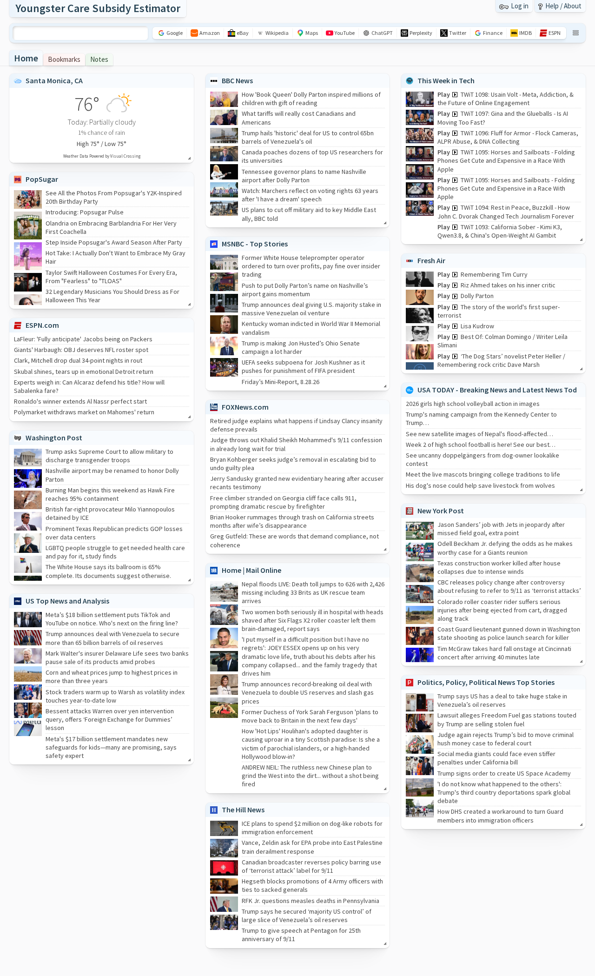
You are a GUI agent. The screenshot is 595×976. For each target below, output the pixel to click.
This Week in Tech (446, 80)
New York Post (440, 510)
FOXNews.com (245, 407)
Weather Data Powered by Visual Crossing (101, 156)
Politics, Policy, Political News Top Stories (486, 682)
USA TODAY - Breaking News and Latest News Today (501, 389)
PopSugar (42, 179)
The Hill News (243, 809)
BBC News (237, 80)
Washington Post (54, 437)
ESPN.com (42, 325)
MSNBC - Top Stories (255, 243)
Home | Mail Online (251, 570)
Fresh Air (431, 260)
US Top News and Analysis (67, 600)
